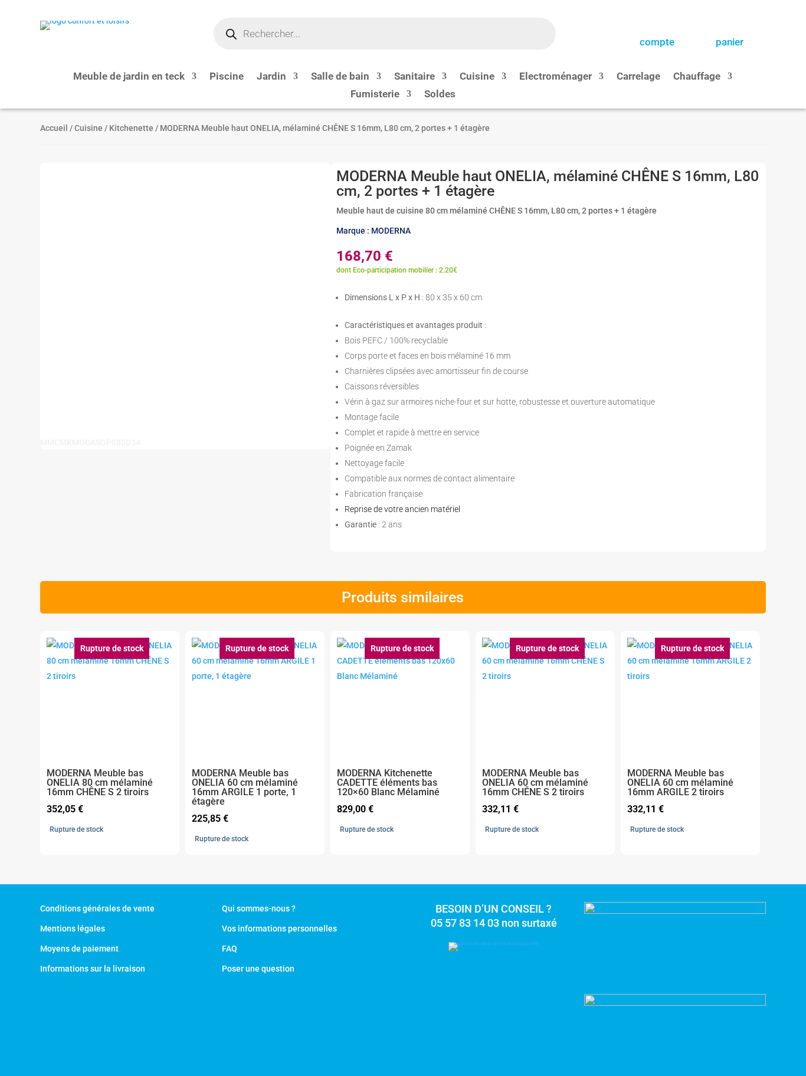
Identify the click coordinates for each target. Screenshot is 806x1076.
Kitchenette (131, 128)
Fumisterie (374, 95)
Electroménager (555, 77)
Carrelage (638, 77)
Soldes (440, 95)
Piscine (226, 77)
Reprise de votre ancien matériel (402, 509)
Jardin (271, 77)
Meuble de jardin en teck (129, 77)
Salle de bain (340, 77)
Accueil (54, 128)
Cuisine (477, 77)
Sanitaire (414, 77)
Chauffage (696, 77)
